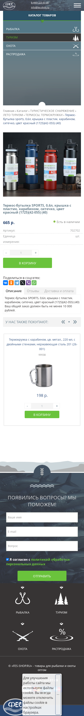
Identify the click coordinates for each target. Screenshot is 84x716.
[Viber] (28, 282)
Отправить (42, 576)
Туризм (12, 37)
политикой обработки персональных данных (38, 561)
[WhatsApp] (34, 282)
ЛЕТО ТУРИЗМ (13, 115)
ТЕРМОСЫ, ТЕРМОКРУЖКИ (44, 115)
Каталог (22, 111)
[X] (22, 282)
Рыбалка (13, 29)
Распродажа (15, 54)
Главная (8, 111)
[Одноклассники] (11, 282)
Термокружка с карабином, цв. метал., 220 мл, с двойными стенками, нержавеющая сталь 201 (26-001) (42, 344)
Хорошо (58, 694)
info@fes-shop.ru (40, 7)
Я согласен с (38, 561)
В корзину (27, 263)
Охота (10, 46)
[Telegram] (16, 282)
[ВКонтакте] (5, 282)
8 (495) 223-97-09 (40, 2)
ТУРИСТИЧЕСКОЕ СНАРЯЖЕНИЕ (52, 111)
